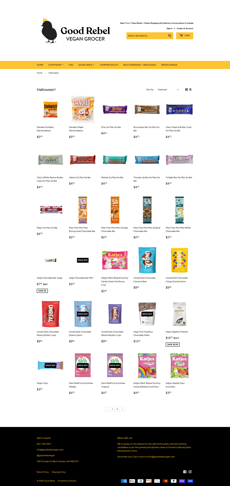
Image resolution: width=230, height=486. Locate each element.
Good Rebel (49, 481)
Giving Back (85, 65)
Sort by (149, 89)
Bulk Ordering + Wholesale (139, 65)
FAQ (71, 65)
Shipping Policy (109, 65)
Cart (187, 35)
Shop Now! (55, 65)
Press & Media (169, 65)
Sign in (169, 28)
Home (40, 65)
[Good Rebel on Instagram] (190, 472)
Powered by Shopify (67, 481)
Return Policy (43, 472)
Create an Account (185, 28)
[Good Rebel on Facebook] (185, 472)
